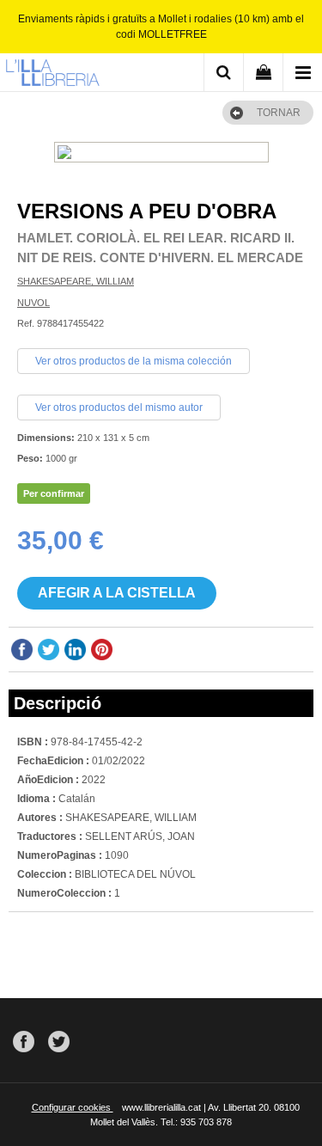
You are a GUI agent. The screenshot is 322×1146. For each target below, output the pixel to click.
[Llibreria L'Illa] (52, 75)
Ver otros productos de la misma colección (133, 361)
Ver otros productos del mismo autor (119, 407)
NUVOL (33, 302)
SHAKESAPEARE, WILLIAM (75, 281)
